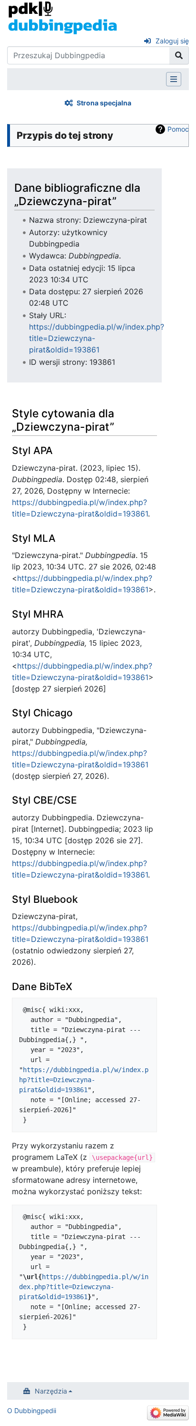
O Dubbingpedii (31, 1410)
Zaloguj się (172, 41)
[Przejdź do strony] (179, 55)
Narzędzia (51, 1391)
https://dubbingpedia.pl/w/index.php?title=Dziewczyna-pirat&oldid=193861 (83, 1080)
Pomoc (178, 129)
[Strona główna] (62, 17)
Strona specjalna (104, 103)
